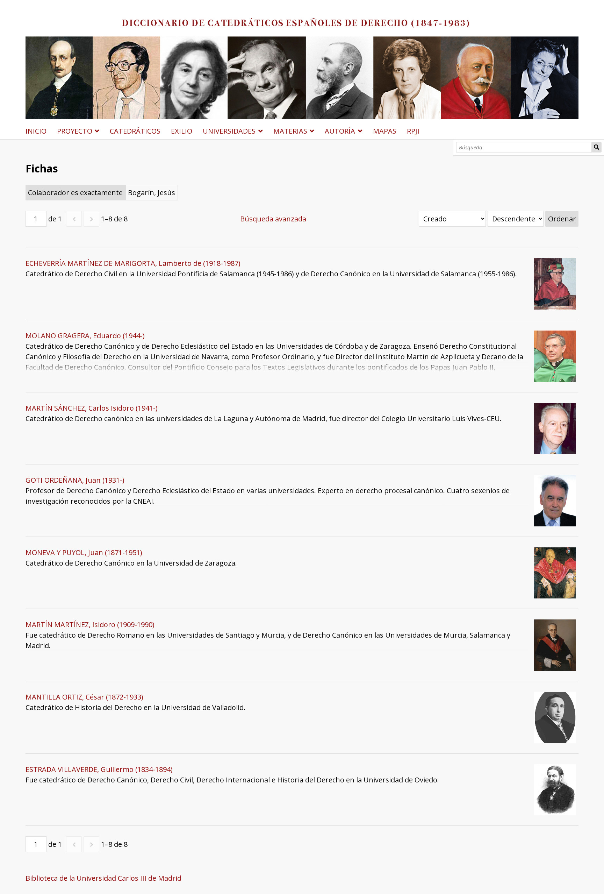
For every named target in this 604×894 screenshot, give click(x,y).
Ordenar (562, 219)
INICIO (36, 131)
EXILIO (181, 131)
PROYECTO (74, 131)
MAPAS (384, 131)
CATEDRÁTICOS (135, 131)
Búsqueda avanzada (273, 219)
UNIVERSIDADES (229, 131)
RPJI (413, 131)
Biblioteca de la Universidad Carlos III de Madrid (103, 878)
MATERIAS (290, 131)
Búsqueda (597, 147)
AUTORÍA (340, 131)
